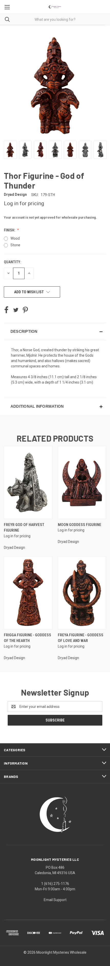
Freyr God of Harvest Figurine (24, 527)
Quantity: (12, 262)
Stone (15, 245)
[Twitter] (15, 310)
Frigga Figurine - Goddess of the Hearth (27, 638)
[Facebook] (6, 310)
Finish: (10, 230)
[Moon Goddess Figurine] (82, 482)
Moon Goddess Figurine (79, 524)
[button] (55, 331)
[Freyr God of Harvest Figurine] (28, 482)
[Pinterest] (25, 310)
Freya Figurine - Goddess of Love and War (80, 638)
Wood (15, 238)
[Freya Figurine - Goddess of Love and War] (82, 592)
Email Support (55, 900)
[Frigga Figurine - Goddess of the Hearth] (28, 592)
